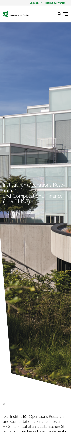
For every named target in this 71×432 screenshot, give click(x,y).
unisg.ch (34, 2)
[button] (57, 14)
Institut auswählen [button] (55, 2)
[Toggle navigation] (65, 14)
